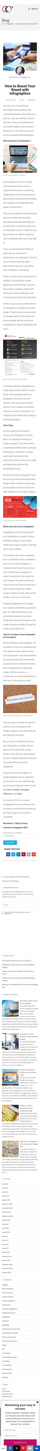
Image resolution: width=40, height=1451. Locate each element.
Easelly (16, 790)
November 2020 (7, 1208)
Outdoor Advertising (9, 1337)
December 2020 (7, 1204)
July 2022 (5, 1188)
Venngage (24, 790)
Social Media (6, 1353)
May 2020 (5, 1224)
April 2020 (5, 1228)
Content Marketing (8, 1301)
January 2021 (6, 1200)
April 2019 (5, 1248)
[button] (8, 854)
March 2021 (6, 1196)
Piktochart (7, 794)
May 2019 (5, 1244)
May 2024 (5, 1184)
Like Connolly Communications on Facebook (17, 913)
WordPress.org (7, 1396)
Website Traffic (7, 1373)
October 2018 (6, 1272)
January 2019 (6, 1260)
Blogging (5, 1285)
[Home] (2, 24)
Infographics (31, 100)
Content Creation (7, 1297)
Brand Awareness (7, 1289)
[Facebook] (10, 1448)
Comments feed (7, 1394)
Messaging (5, 1325)
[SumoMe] (36, 1448)
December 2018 (7, 1264)
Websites (5, 1377)
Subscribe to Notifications (10, 881)
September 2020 (7, 1216)
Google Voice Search (8, 1313)
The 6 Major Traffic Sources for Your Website (16, 961)
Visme (19, 794)
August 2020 (6, 1220)
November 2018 (7, 1268)
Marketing (5, 1321)
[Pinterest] (23, 1448)
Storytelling (6, 1361)
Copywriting (6, 1305)
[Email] (30, 1448)
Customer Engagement (9, 1309)
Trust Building (6, 1365)
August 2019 (6, 1232)
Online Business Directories (11, 1329)
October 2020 (6, 1212)
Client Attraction (7, 1293)
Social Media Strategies (9, 1357)
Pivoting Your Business (9, 1341)
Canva (9, 790)
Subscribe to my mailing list (12, 833)
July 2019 (5, 1236)
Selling (4, 1345)
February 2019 (6, 1256)
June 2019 (5, 1240)
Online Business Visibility (10, 1333)
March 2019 (6, 1252)
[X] (16, 1448)
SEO (3, 1349)
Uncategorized (7, 1369)
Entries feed (6, 1391)
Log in (4, 1389)
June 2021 (5, 1192)
